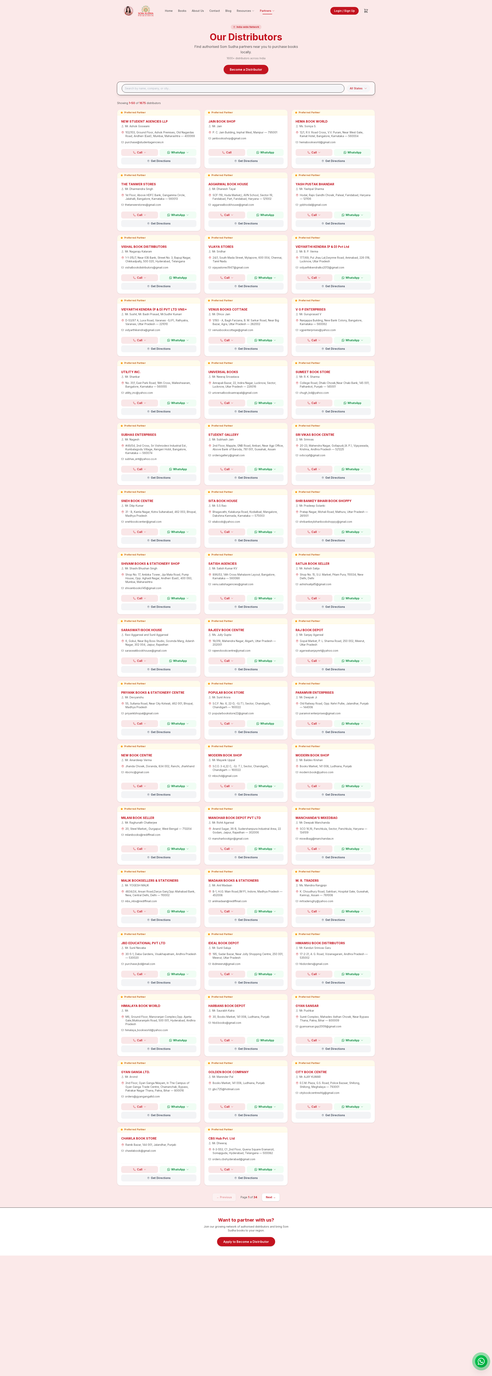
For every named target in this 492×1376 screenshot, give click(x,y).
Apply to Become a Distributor (246, 1242)
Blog (228, 10)
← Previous (224, 1197)
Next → (271, 1197)
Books (182, 10)
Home (169, 10)
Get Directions (161, 161)
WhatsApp (178, 152)
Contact (214, 10)
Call (139, 152)
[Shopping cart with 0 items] (366, 11)
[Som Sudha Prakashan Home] (137, 11)
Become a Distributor (246, 69)
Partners (265, 10)
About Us (198, 10)
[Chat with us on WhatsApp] (481, 1361)
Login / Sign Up (344, 10)
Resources (244, 10)
